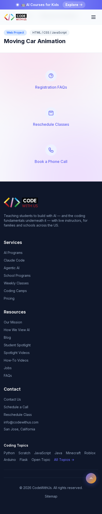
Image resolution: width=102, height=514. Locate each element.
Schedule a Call (16, 407)
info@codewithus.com (21, 422)
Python (9, 453)
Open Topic (41, 460)
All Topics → (64, 460)
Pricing (9, 298)
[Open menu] (93, 17)
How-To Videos (16, 360)
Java (58, 453)
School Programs (17, 275)
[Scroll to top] (91, 478)
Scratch (24, 453)
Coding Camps (15, 291)
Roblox (90, 453)
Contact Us (12, 399)
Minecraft (73, 453)
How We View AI (17, 330)
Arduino (10, 460)
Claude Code (14, 260)
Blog (7, 337)
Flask (24, 460)
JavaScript (42, 453)
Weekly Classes (16, 283)
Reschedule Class (18, 415)
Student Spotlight (17, 345)
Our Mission (13, 322)
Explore (71, 5)
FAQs (8, 375)
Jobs (8, 368)
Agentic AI (11, 268)
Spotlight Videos (17, 353)
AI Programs (13, 253)
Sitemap (51, 496)
